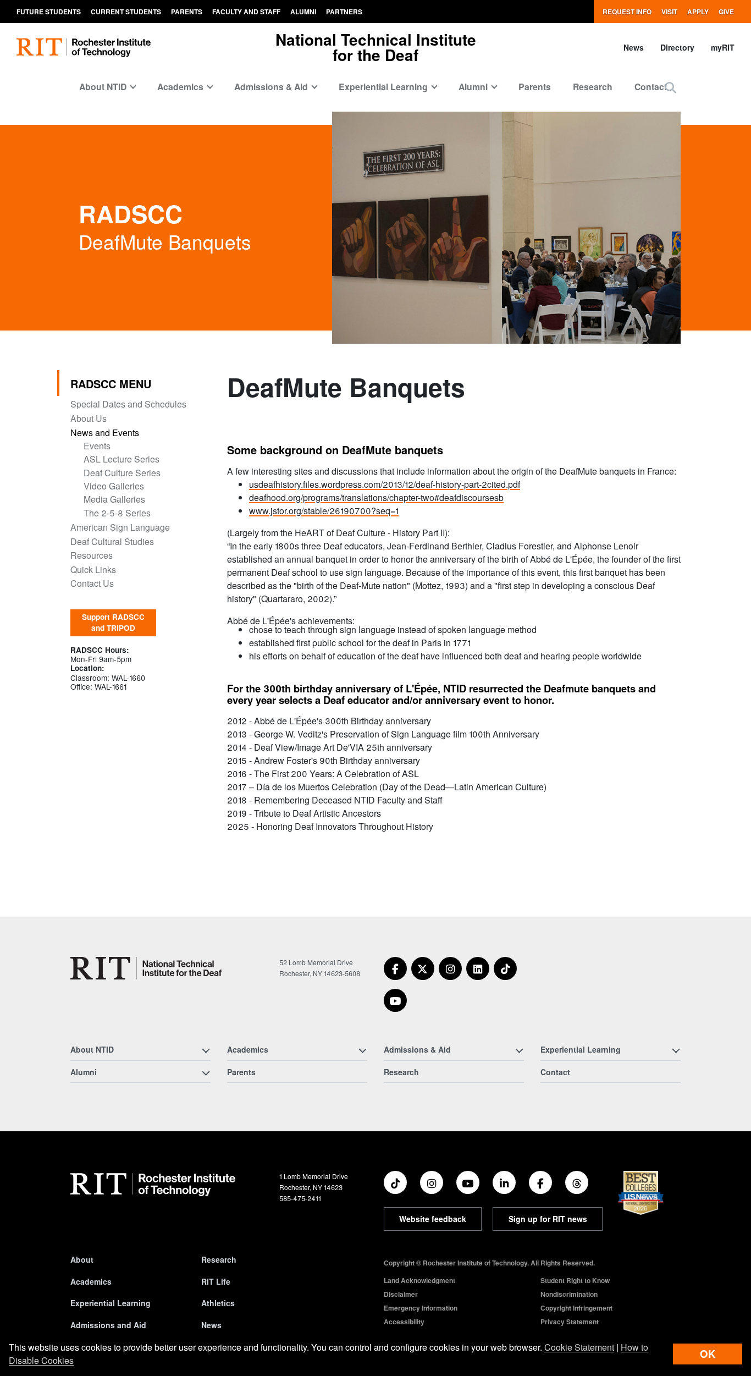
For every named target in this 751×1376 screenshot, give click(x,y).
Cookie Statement (579, 1347)
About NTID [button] (102, 86)
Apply (698, 11)
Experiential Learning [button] (383, 86)
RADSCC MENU (110, 384)
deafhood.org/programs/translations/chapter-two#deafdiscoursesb (376, 497)
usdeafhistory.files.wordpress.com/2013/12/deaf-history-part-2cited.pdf (384, 484)
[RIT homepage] (83, 47)
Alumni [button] (473, 86)
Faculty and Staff (246, 11)
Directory (677, 47)
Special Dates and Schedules (128, 404)
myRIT (723, 47)
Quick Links (93, 569)
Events (97, 445)
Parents (186, 11)
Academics (91, 1281)
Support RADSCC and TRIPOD (113, 622)
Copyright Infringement (576, 1308)
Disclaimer (401, 1294)
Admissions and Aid (108, 1324)
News (633, 47)
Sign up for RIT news (548, 1218)
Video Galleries (114, 486)
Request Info (627, 11)
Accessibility (404, 1322)
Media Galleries (114, 499)
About (81, 1259)
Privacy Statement (569, 1322)
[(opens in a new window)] (395, 968)
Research (592, 86)
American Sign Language (120, 527)
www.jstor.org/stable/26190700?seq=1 (324, 510)
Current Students (126, 11)
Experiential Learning (110, 1302)
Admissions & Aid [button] (271, 86)
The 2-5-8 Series (117, 513)
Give (726, 11)
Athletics (218, 1302)
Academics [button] (180, 86)
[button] (670, 87)
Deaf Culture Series (122, 472)
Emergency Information (420, 1308)
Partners (344, 11)
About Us (88, 418)
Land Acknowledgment (419, 1280)
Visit (669, 11)
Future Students (48, 11)
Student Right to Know (575, 1280)
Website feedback (432, 1218)
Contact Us (92, 583)
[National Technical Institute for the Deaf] (146, 968)
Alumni (303, 11)
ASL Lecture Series (121, 459)
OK (707, 1353)
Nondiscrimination (569, 1294)
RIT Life (215, 1281)
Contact (650, 86)
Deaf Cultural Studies (112, 541)
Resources (91, 555)
